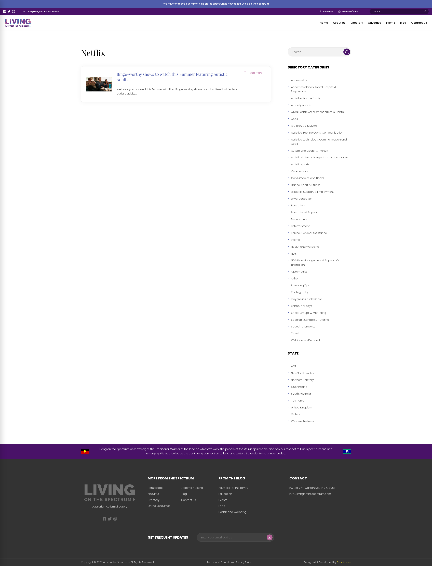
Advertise (328, 11)
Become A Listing (192, 488)
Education (298, 205)
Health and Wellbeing (305, 247)
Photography (300, 292)
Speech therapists (303, 326)
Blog (403, 23)
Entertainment (300, 226)
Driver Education (302, 199)
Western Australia (302, 421)
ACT (293, 366)
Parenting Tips (300, 285)
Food (222, 506)
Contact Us (419, 23)
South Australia (301, 394)
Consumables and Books (307, 178)
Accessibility (299, 80)
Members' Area (350, 11)
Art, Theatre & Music (304, 126)
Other (295, 278)
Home (324, 23)
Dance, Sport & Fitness (305, 185)
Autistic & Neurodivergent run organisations (319, 157)
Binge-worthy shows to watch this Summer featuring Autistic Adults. (172, 77)
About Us (339, 23)
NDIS (294, 254)
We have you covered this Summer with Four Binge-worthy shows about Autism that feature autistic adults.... (177, 91)
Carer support (300, 171)
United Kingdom (301, 407)
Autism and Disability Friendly (310, 151)
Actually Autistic (301, 105)
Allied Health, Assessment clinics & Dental (317, 112)
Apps (294, 119)
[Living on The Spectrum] (18, 23)
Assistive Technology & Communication (317, 133)
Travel (295, 333)
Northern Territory (302, 380)
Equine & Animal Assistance (309, 233)
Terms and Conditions (220, 562)
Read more (255, 73)
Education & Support (305, 212)
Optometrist (299, 272)
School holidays (301, 306)
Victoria (296, 414)
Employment (299, 219)
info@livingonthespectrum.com (44, 11)
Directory (356, 23)
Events (390, 23)
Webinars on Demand (305, 340)
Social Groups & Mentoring (308, 313)
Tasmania (297, 401)
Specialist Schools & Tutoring (310, 320)
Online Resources (159, 506)
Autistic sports (300, 164)
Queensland (299, 387)
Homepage (155, 488)
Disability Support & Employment (312, 192)
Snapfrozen (344, 562)
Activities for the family (306, 98)
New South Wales (302, 373)
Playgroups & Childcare (306, 299)
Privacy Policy (244, 562)
